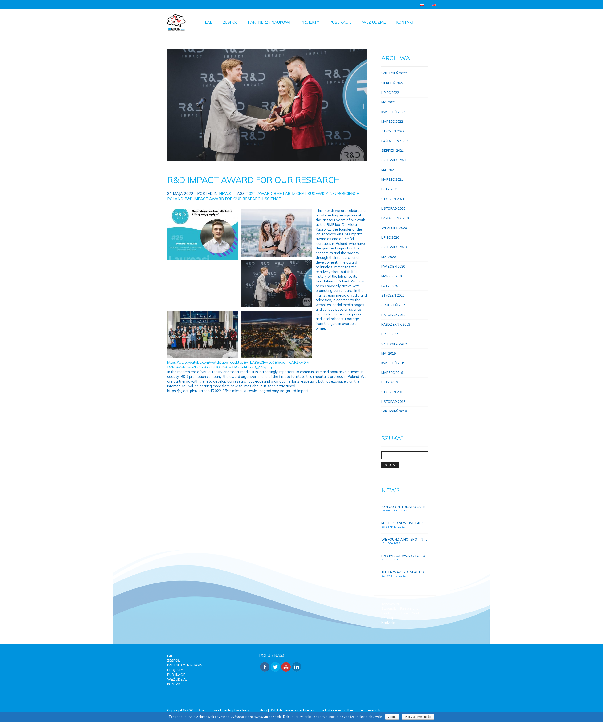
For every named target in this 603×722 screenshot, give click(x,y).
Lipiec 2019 (390, 334)
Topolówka (390, 604)
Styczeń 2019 (392, 392)
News (225, 193)
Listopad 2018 (393, 402)
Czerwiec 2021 (394, 160)
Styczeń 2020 (392, 295)
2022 (251, 193)
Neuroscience (344, 193)
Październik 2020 (395, 218)
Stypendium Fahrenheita (400, 608)
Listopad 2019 (393, 315)
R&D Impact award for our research (253, 180)
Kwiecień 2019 (393, 363)
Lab (208, 22)
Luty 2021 (389, 189)
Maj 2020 (388, 257)
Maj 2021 (388, 170)
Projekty (310, 22)
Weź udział (374, 22)
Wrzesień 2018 (394, 411)
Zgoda (392, 716)
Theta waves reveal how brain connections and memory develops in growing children (405, 572)
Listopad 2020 (393, 208)
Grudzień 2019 (393, 305)
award (264, 193)
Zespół (230, 22)
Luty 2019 (389, 382)
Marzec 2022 (392, 121)
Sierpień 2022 (392, 83)
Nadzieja (388, 622)
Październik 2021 (395, 141)
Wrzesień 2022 (394, 73)
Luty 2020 (389, 286)
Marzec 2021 (392, 179)
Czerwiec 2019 (394, 344)
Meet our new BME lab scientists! (405, 523)
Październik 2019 (395, 324)
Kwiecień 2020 (393, 266)
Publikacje (340, 22)
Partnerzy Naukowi (269, 22)
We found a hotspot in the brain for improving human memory (405, 539)
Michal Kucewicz (310, 193)
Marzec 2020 (392, 276)
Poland (175, 198)
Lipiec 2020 (390, 237)
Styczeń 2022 (392, 131)
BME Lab (282, 193)
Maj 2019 (388, 353)
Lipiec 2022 (390, 92)
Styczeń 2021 (392, 199)
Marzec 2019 (392, 373)
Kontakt (405, 22)
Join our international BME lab (405, 507)
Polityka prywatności (418, 716)
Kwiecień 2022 (393, 112)
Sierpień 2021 (392, 150)
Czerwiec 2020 (394, 247)
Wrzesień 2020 (394, 228)
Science (273, 198)
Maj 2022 (388, 102)
